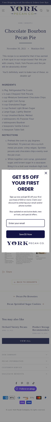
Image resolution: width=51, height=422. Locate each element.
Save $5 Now (25, 234)
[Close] (45, 173)
